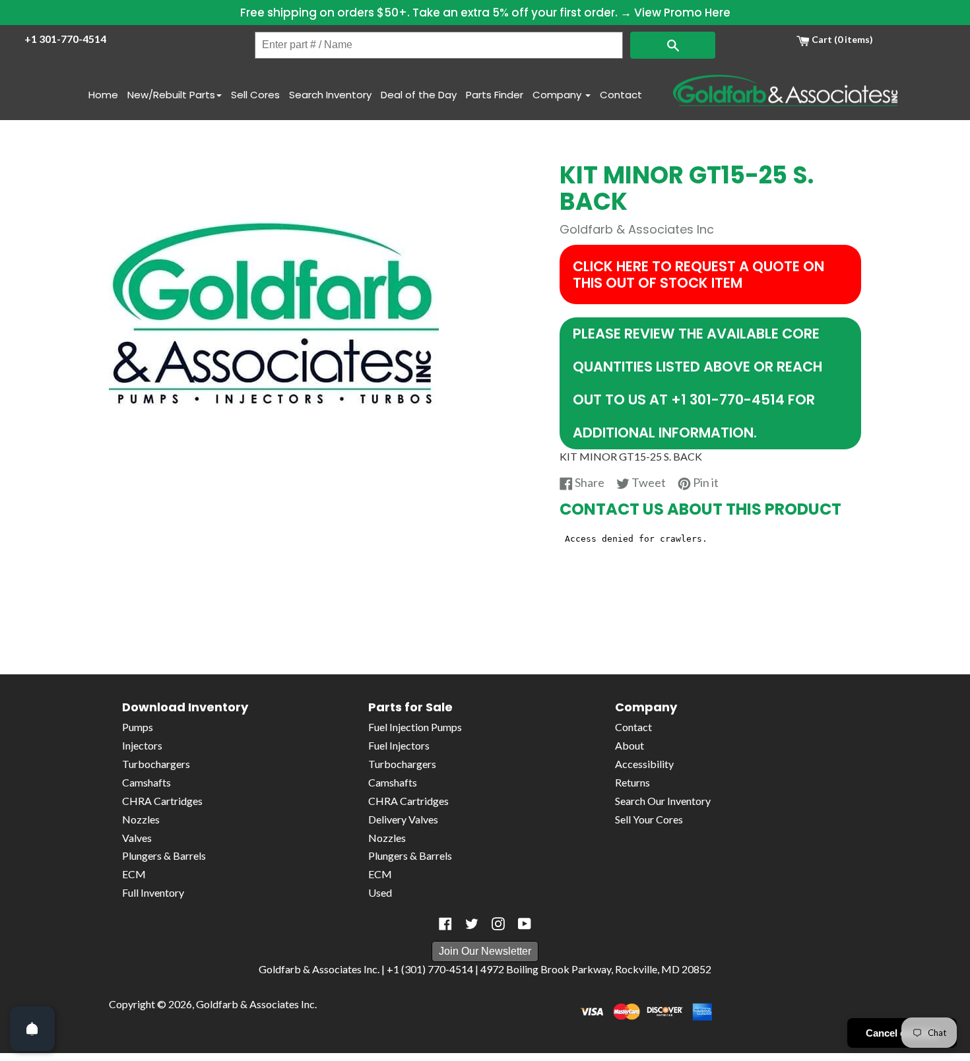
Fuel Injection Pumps (415, 727)
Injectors (142, 745)
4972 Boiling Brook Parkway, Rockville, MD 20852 (595, 969)
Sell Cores (255, 95)
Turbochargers (156, 763)
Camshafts (146, 782)
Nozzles (141, 819)
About (629, 745)
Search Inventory (330, 95)
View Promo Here (682, 12)
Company (558, 95)
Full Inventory (153, 892)
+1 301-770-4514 (65, 38)
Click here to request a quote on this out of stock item (698, 274)
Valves (137, 837)
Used (380, 892)
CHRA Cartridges (162, 800)
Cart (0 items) (841, 39)
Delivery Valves (403, 819)
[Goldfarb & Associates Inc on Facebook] (445, 923)
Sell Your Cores (649, 819)
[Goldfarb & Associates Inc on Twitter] (471, 923)
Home (103, 95)
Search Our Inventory (663, 800)
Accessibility (644, 763)
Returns (632, 782)
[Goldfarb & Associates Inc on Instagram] (498, 923)
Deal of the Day (419, 95)
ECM (134, 874)
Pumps (137, 727)
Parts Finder (494, 95)
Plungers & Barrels (164, 855)
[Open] (32, 1028)
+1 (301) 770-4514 (430, 969)
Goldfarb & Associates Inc (255, 1004)
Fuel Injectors (399, 745)
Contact (621, 95)
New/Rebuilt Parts (171, 95)
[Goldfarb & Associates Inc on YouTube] (524, 923)
